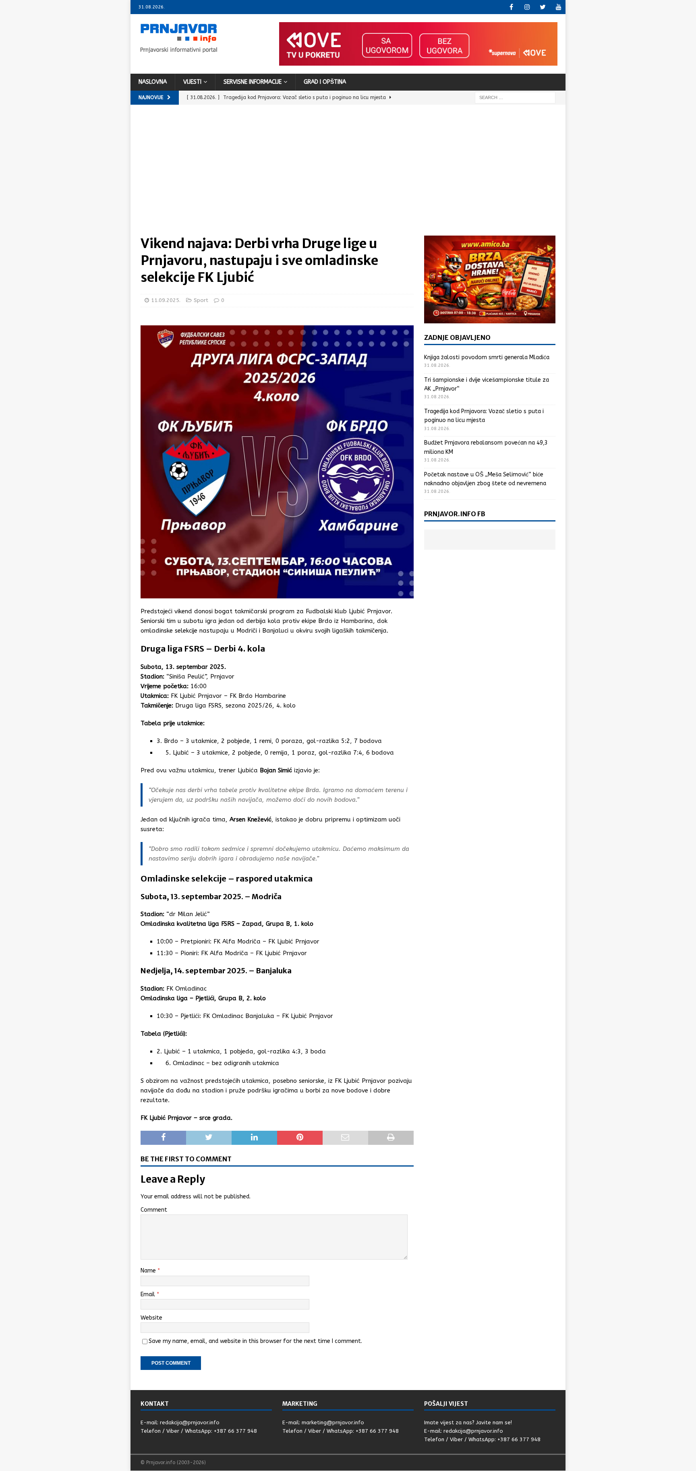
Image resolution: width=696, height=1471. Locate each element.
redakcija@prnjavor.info (190, 1422)
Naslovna (153, 82)
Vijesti (192, 82)
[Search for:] (515, 97)
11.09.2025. (165, 300)
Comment (154, 1209)
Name (149, 1270)
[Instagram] (527, 7)
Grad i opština (325, 82)
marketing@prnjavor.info (333, 1422)
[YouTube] (558, 7)
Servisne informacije (253, 82)
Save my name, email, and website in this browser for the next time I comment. (255, 1341)
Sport (201, 300)
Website (151, 1317)
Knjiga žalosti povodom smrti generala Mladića (486, 357)
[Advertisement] (348, 175)
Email (149, 1294)
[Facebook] (511, 7)
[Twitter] (543, 7)
